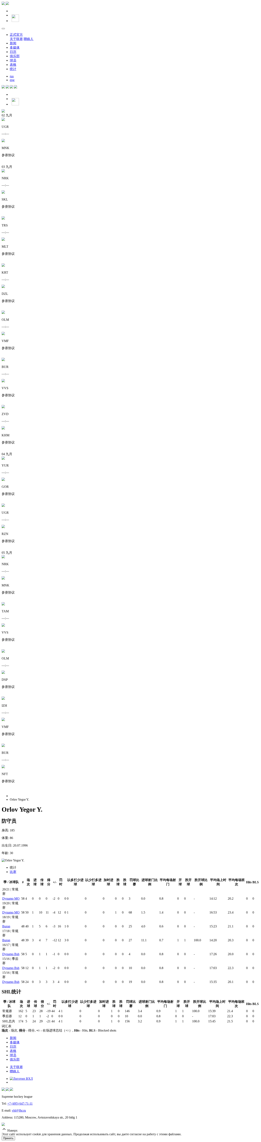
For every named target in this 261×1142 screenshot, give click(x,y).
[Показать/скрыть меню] (3, 28)
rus (12, 76)
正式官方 (16, 34)
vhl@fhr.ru (19, 1110)
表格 (13, 64)
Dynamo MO (11, 898)
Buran (6, 926)
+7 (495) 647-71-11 (20, 1103)
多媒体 (15, 47)
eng (12, 80)
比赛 (13, 871)
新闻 (13, 43)
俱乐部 (15, 56)
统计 (13, 69)
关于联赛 (16, 39)
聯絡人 (28, 39)
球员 (13, 60)
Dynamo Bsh (10, 954)
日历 (13, 51)
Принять (8, 1138)
